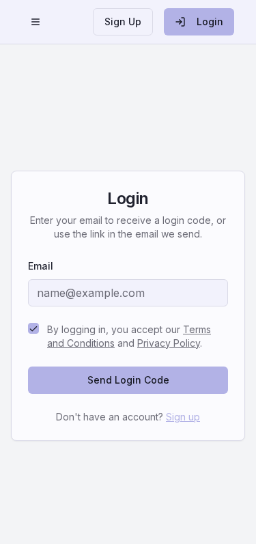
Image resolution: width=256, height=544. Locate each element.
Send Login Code (128, 380)
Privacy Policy (168, 343)
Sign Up (122, 21)
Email (40, 266)
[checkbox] (33, 328)
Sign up (183, 417)
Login (210, 21)
